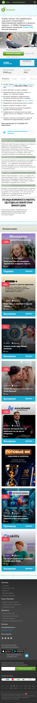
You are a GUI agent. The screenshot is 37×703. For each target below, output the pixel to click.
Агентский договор (8, 613)
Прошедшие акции (8, 607)
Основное (5, 79)
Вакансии (5, 590)
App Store (6, 651)
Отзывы (23, 79)
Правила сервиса (7, 593)
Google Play (18, 651)
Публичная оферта (8, 618)
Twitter (8, 638)
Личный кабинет (35, 2)
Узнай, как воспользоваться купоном (18, 132)
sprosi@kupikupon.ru (8, 627)
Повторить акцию (13, 53)
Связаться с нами (6, 630)
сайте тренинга (29, 101)
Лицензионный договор (10, 616)
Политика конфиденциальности (12, 621)
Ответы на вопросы (8, 595)
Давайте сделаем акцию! (10, 602)
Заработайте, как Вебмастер (11, 604)
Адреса (14, 79)
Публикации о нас (8, 588)
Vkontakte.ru (5, 638)
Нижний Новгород (18, 2)
